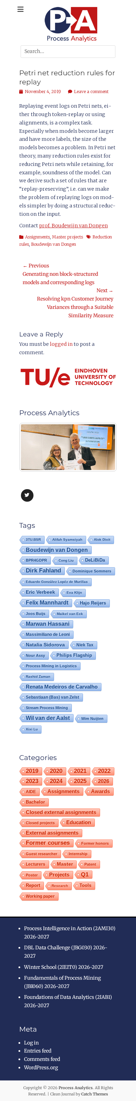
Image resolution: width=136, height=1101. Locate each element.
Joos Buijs (35, 614)
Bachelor (35, 802)
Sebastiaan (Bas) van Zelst (52, 697)
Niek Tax (84, 645)
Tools (85, 885)
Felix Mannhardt (47, 603)
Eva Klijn (74, 592)
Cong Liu (66, 560)
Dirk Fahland (43, 570)
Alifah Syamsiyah (67, 539)
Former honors (95, 843)
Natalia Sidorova (45, 644)
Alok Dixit (102, 539)
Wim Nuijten (92, 718)
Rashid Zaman (38, 676)
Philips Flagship (74, 655)
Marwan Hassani (47, 624)
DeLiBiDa (95, 560)
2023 (32, 781)
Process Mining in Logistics (51, 666)
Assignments (37, 237)
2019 (32, 771)
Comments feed (42, 1059)
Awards (100, 791)
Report (33, 885)
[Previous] (33, 447)
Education (78, 822)
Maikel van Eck (70, 614)
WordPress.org (41, 1067)
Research (60, 886)
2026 (103, 781)
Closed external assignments (61, 812)
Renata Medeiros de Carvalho (62, 687)
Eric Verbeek (40, 592)
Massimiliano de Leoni (48, 634)
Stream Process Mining (47, 708)
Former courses (48, 843)
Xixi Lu (32, 729)
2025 (80, 781)
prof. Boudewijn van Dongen (73, 225)
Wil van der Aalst (48, 718)
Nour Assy (35, 655)
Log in (31, 1043)
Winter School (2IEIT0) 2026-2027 (63, 967)
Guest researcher (41, 854)
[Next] (102, 447)
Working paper (40, 896)
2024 (56, 781)
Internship (78, 854)
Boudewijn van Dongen (53, 244)
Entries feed (37, 1051)
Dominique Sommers (92, 571)
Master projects (67, 237)
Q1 (85, 874)
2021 (80, 771)
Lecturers (35, 864)
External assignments (52, 833)
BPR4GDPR (36, 560)
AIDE (31, 791)
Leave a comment (91, 91)
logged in (61, 344)
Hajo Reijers (93, 603)
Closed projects (40, 823)
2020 (56, 771)
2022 (104, 771)
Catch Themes (94, 1094)
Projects (59, 875)
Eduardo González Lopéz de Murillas (57, 582)
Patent (90, 864)
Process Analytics (76, 1087)
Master (65, 864)
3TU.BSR (33, 539)
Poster (32, 875)
